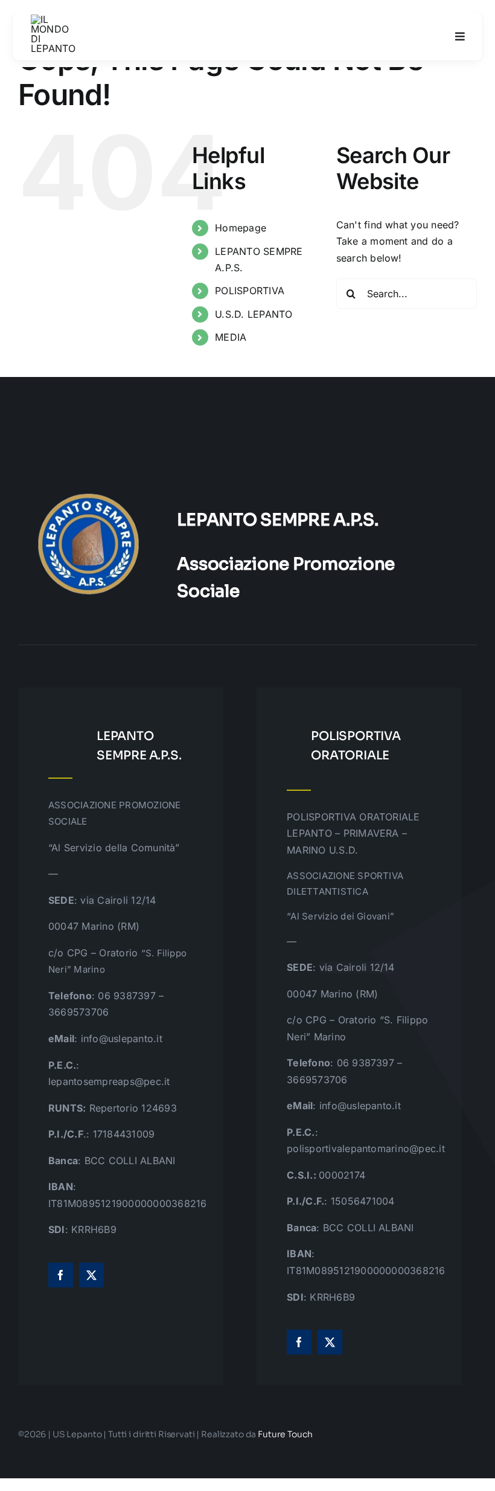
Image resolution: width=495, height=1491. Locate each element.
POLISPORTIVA (249, 291)
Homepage (240, 228)
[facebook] (60, 1275)
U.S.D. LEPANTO (253, 314)
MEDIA (230, 337)
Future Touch (285, 1434)
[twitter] (91, 1275)
